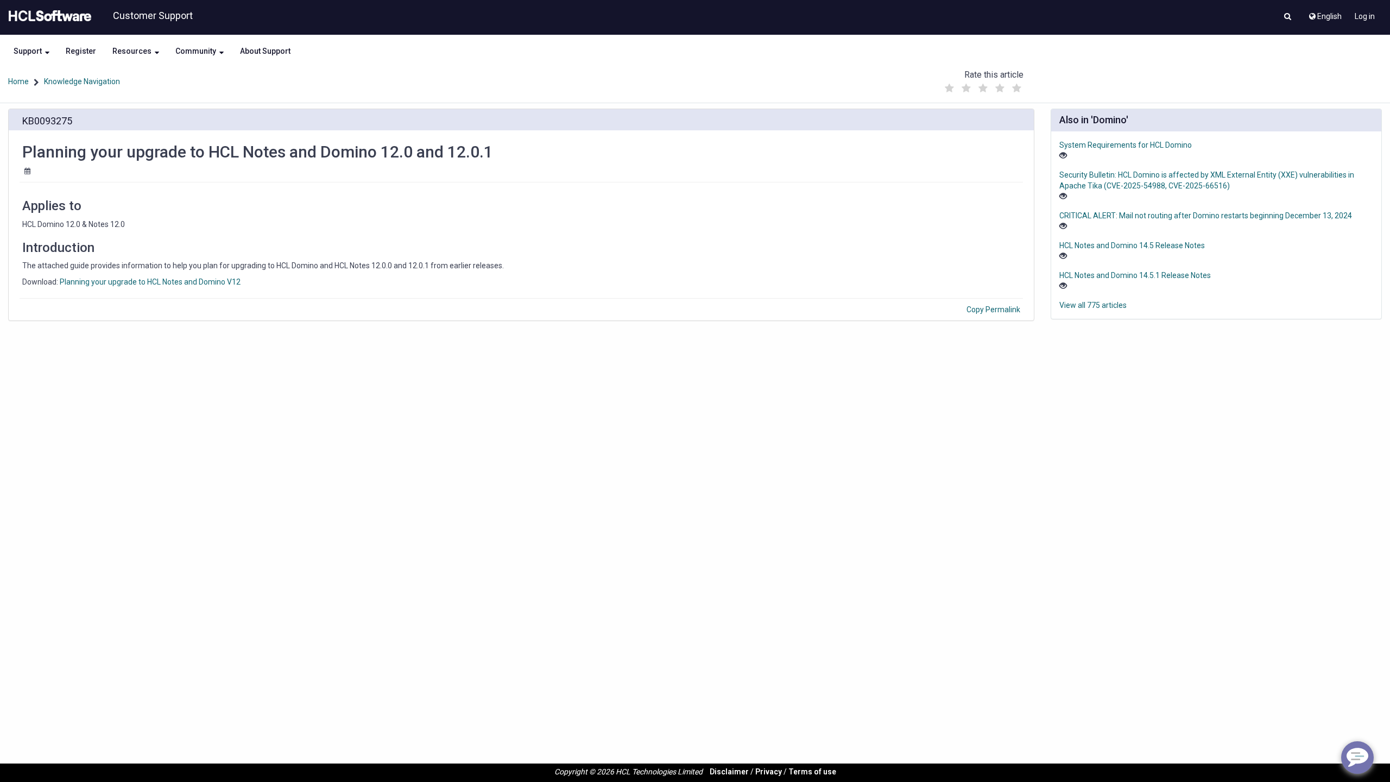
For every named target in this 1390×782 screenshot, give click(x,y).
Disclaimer (729, 771)
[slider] (983, 85)
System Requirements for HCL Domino (1125, 145)
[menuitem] (1324, 13)
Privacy (768, 771)
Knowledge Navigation (82, 81)
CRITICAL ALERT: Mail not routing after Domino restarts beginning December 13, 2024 (1205, 215)
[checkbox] (949, 88)
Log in (1365, 16)
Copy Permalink (993, 309)
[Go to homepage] (48, 16)
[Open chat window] (1357, 757)
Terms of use (812, 771)
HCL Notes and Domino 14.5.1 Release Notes (1135, 275)
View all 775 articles (1093, 305)
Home (18, 81)
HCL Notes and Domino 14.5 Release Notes (1132, 245)
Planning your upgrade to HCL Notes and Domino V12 (150, 282)
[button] (1288, 17)
